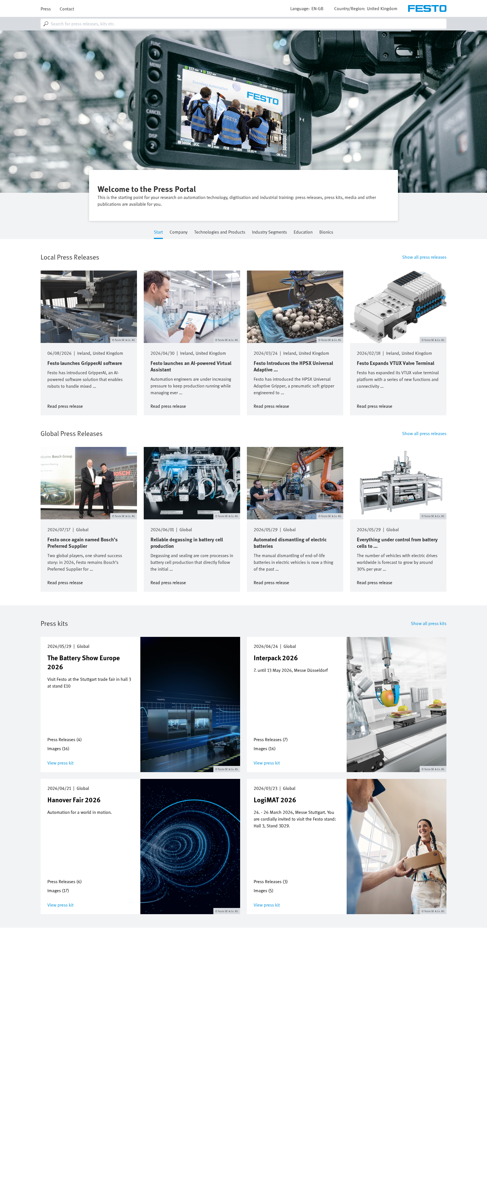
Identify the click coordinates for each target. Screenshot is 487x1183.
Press (46, 8)
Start (158, 232)
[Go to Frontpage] (427, 8)
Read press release (65, 406)
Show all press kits (428, 623)
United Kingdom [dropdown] (382, 8)
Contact (67, 8)
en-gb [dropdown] (317, 8)
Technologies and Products (219, 232)
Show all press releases (424, 257)
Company (178, 232)
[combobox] (243, 24)
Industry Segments (269, 232)
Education (303, 232)
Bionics (326, 232)
